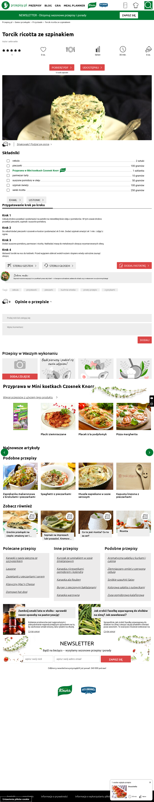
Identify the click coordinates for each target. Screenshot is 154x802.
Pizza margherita (127, 434)
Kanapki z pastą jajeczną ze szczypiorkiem (21, 559)
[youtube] (151, 398)
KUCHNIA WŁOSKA (68, 290)
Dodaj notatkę (135, 265)
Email (13, 199)
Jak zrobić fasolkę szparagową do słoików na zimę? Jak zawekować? (121, 612)
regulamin (28, 796)
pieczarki (49, 290)
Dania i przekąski (22, 22)
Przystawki (37, 22)
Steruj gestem (23, 265)
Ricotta (124, 531)
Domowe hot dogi (16, 591)
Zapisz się (116, 659)
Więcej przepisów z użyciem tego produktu (28, 397)
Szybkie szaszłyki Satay (121, 579)
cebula (15, 290)
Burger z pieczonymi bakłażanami (76, 587)
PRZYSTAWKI (31, 290)
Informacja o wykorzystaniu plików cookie (97, 796)
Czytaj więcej (34, 631)
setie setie (13, 41)
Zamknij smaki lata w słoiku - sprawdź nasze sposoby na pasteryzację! (42, 612)
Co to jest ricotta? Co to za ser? (95, 533)
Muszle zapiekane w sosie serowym (95, 495)
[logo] (14, 5)
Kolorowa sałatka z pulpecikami (126, 587)
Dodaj (144, 339)
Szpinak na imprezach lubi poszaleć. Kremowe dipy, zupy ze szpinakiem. (57, 536)
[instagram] (151, 404)
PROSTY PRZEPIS (90, 290)
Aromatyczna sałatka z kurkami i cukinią (127, 559)
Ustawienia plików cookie (16, 799)
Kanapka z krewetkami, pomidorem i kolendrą (70, 570)
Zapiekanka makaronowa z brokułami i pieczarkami (19, 495)
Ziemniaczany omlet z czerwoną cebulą (126, 570)
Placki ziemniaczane (53, 434)
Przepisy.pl (7, 22)
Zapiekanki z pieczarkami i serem (25, 576)
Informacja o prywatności (54, 796)
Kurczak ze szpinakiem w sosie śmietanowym (74, 559)
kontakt (11, 796)
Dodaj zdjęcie (20, 376)
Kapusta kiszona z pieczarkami (127, 495)
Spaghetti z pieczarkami (56, 494)
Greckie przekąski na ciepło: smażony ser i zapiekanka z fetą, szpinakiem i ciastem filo (20, 533)
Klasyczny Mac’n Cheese (20, 584)
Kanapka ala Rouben (69, 579)
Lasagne (11, 568)
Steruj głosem (59, 265)
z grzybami (110, 290)
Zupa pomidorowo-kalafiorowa (126, 594)
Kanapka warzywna (68, 594)
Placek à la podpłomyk (93, 434)
